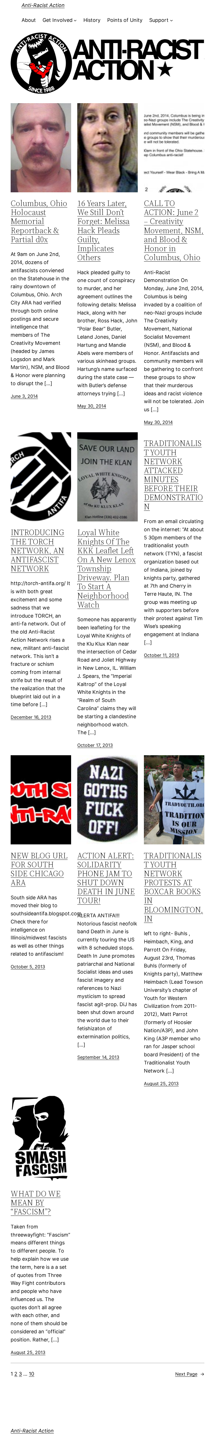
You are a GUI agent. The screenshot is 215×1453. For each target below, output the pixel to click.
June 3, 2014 (24, 396)
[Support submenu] (171, 20)
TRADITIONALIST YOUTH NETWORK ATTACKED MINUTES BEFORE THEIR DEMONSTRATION (173, 475)
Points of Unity (124, 20)
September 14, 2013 (98, 1057)
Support (159, 20)
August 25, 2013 (161, 1083)
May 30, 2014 (91, 406)
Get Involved (58, 20)
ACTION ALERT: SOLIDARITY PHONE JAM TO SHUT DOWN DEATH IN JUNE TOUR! (106, 878)
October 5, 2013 (28, 966)
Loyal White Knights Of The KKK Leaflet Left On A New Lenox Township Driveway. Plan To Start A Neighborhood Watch (106, 568)
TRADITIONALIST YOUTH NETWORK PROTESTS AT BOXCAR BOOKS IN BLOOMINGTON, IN (173, 887)
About (29, 20)
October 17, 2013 (95, 745)
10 (31, 1374)
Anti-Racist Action (43, 5)
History (92, 20)
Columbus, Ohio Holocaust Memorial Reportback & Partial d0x (39, 221)
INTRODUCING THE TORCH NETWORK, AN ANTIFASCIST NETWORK (37, 550)
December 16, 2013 (31, 717)
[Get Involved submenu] (75, 20)
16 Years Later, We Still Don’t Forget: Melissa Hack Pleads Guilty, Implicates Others (103, 230)
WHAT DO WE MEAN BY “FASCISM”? (35, 1202)
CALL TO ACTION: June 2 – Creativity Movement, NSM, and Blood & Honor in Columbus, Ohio (174, 230)
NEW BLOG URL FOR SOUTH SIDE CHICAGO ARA (39, 869)
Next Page (189, 1374)
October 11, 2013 (161, 655)
